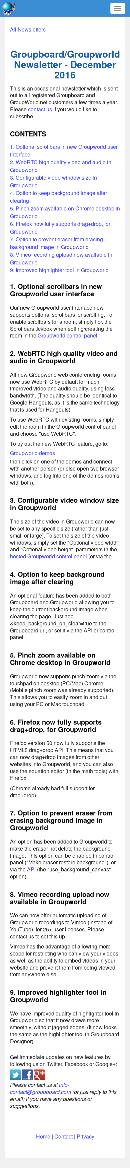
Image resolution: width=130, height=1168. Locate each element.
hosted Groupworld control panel (48, 556)
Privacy (85, 1136)
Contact (63, 1136)
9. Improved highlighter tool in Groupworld (59, 270)
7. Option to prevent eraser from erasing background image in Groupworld (56, 243)
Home (43, 1136)
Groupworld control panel (67, 335)
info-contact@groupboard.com (40, 1088)
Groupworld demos (32, 453)
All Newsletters (28, 29)
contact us (40, 109)
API (31, 869)
